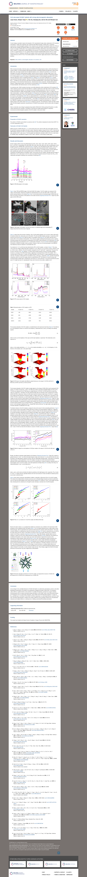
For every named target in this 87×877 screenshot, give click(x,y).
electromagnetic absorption (27, 59)
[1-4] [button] (50, 71)
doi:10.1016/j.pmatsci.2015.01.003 (20, 656)
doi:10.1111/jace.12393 (42, 682)
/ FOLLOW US (68, 11)
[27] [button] (45, 94)
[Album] (65, 27)
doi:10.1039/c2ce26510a (22, 677)
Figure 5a (53, 412)
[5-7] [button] (21, 74)
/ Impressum (69, 874)
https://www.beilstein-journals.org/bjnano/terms (19, 845)
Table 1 (48, 255)
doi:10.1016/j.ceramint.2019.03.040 (20, 672)
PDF (58, 29)
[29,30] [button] (25, 95)
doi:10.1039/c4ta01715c (36, 793)
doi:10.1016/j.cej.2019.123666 (19, 829)
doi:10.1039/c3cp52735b (18, 747)
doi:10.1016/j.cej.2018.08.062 (19, 703)
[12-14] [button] (38, 77)
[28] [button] (55, 94)
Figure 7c (24, 541)
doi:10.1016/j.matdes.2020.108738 (33, 752)
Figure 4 (51, 326)
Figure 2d (21, 237)
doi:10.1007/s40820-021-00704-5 (20, 776)
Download (31, 610)
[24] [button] (57, 87)
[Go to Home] (18, 873)
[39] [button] (32, 541)
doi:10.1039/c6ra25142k (43, 666)
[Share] (58, 32)
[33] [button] (22, 251)
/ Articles (15, 11)
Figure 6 (12, 477)
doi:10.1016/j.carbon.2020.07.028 (48, 629)
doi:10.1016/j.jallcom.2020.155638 (20, 788)
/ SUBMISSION (23, 11)
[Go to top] (58, 853)
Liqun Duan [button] (13, 19)
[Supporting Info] (73, 27)
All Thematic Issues (70, 50)
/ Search (61, 11)
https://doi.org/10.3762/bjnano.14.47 (31, 28)
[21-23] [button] (37, 84)
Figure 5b (36, 413)
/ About (28, 11)
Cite (65, 34)
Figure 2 (12, 191)
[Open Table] (57, 307)
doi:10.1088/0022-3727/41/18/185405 (21, 759)
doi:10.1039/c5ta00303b (24, 697)
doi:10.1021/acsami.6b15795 (27, 735)
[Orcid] (26, 19)
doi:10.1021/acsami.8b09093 (29, 834)
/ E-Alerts (75, 11)
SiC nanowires (36, 59)
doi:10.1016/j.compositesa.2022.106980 (37, 814)
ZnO (40, 59)
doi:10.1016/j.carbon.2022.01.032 (50, 639)
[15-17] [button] (51, 77)
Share (58, 34)
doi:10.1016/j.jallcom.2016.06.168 (50, 686)
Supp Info (73, 29)
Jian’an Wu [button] (44, 19)
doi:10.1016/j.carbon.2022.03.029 (20, 719)
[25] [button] (33, 93)
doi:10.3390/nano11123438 (19, 809)
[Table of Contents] (58, 39)
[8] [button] (22, 76)
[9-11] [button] (32, 77)
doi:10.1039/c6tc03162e (51, 707)
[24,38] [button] (43, 535)
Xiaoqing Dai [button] (37, 19)
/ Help (43, 872)
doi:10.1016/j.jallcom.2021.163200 (20, 645)
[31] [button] (39, 480)
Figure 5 (56, 408)
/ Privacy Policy (46, 874)
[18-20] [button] (40, 83)
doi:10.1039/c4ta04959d (49, 797)
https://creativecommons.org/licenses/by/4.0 (18, 846)
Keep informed (70, 59)
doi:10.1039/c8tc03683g (18, 662)
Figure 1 (32, 146)
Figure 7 (32, 528)
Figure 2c (12, 234)
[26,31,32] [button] (28, 101)
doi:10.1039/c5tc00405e (24, 651)
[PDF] (58, 27)
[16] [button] (38, 98)
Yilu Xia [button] (30, 19)
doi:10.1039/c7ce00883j (18, 771)
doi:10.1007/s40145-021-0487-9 (38, 730)
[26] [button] (35, 94)
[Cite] (65, 32)
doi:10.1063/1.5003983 (42, 692)
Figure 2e (42, 237)
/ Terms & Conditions (59, 874)
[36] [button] (53, 419)
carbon (16, 59)
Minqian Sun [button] (54, 19)
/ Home (10, 11)
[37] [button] (45, 462)
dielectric (20, 59)
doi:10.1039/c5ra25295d (18, 765)
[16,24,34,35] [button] (43, 402)
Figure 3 (50, 247)
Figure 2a (29, 194)
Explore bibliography (66, 44)
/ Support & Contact (59, 872)
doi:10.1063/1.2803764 (21, 782)
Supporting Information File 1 (45, 195)
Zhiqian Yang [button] (21, 19)
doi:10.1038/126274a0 (38, 823)
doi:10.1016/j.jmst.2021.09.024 (20, 635)
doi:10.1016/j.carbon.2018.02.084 (20, 741)
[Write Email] (25, 19)
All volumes (70, 53)
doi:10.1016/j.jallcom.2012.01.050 (20, 713)
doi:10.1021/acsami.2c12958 (29, 724)
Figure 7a (40, 531)
